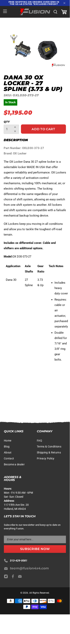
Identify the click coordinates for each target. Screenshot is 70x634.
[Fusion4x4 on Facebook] (14, 577)
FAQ (39, 440)
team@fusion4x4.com (29, 568)
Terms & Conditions (49, 446)
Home (7, 440)
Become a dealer (14, 464)
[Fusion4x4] (34, 12)
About (8, 452)
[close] (64, 3)
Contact (9, 458)
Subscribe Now (35, 549)
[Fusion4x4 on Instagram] (7, 577)
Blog (7, 446)
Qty (7, 121)
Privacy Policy (45, 458)
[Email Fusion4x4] (21, 577)
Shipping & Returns (49, 452)
